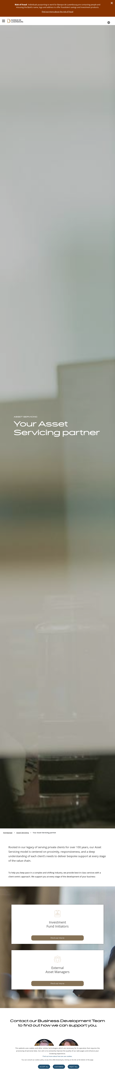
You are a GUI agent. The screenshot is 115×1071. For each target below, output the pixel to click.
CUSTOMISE (58, 1067)
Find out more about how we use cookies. (57, 1056)
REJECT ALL (73, 1067)
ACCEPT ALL (44, 1067)
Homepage (7, 833)
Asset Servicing (22, 833)
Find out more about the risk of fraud (57, 11)
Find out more (57, 938)
